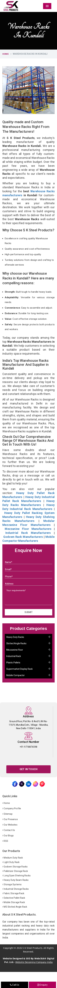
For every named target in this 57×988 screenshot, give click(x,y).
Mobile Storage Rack (14, 902)
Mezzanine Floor (14, 650)
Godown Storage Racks (15, 866)
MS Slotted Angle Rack (15, 906)
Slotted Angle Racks (16, 643)
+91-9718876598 (28, 747)
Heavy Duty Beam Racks (15, 880)
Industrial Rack (13, 656)
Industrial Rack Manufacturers (28, 532)
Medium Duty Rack (13, 857)
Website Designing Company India (34, 962)
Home (5, 54)
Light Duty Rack (11, 862)
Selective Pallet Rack (14, 898)
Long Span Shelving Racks (17, 875)
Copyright (8, 947)
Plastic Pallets (13, 662)
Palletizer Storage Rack (15, 871)
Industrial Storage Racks (16, 889)
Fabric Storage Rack (13, 893)
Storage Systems (12, 884)
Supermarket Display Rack (19, 669)
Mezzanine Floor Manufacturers (28, 528)
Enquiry (43, 985)
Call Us (15, 985)
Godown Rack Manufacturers (23, 536)
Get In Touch (28, 769)
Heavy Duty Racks (15, 637)
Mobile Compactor (15, 675)
